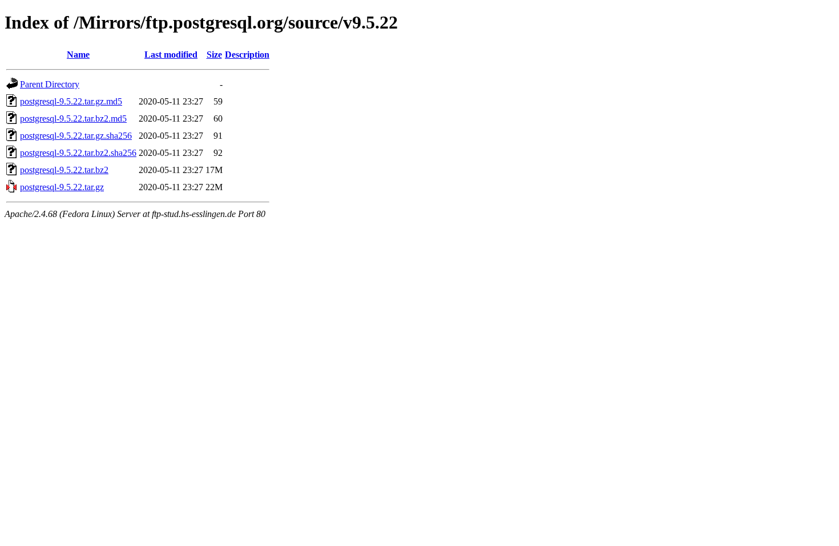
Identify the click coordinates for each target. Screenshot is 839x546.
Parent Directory (49, 84)
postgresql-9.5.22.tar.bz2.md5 (73, 118)
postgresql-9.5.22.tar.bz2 (64, 170)
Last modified (170, 54)
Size (214, 54)
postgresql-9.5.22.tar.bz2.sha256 (78, 153)
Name (78, 54)
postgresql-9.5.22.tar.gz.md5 (71, 101)
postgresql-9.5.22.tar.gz (62, 187)
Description (247, 54)
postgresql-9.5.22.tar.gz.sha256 (76, 135)
